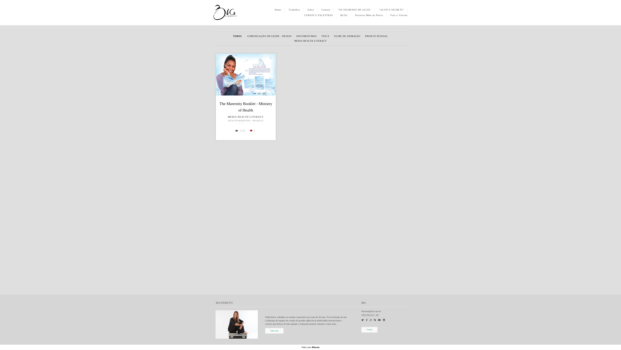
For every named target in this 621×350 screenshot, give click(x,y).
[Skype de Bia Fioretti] (375, 320)
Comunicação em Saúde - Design (269, 36)
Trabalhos (294, 10)
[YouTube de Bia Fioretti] (379, 320)
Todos (237, 36)
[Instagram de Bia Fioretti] (371, 320)
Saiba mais (274, 331)
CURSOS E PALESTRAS (318, 15)
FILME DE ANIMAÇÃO (347, 36)
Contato (325, 10)
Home (278, 10)
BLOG (344, 15)
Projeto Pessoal (376, 36)
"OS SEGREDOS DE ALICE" (354, 10)
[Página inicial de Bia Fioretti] (229, 12)
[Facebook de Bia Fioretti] (366, 320)
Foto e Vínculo (399, 15)
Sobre (310, 10)
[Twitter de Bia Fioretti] (362, 320)
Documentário (306, 36)
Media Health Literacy (310, 41)
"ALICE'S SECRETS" (391, 10)
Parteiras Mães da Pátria (369, 15)
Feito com (311, 347)
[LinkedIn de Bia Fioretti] (384, 320)
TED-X (325, 36)
